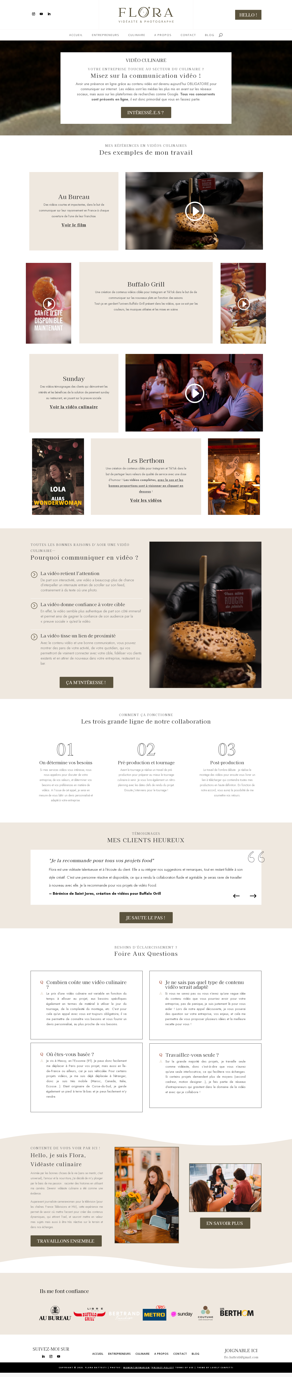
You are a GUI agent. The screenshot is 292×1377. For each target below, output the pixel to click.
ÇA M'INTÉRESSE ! (86, 682)
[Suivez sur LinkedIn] (49, 14)
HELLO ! (248, 15)
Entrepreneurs (105, 35)
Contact (188, 35)
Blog (209, 35)
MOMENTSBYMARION (136, 1367)
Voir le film (74, 225)
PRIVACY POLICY (162, 1367)
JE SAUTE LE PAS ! (145, 917)
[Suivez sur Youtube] (41, 14)
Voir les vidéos (146, 500)
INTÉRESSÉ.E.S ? (145, 112)
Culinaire (136, 35)
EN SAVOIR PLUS (224, 1223)
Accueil (76, 35)
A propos (163, 35)
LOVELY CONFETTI (221, 1367)
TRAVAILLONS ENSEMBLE (65, 1241)
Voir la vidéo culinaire (74, 406)
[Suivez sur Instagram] (34, 14)
